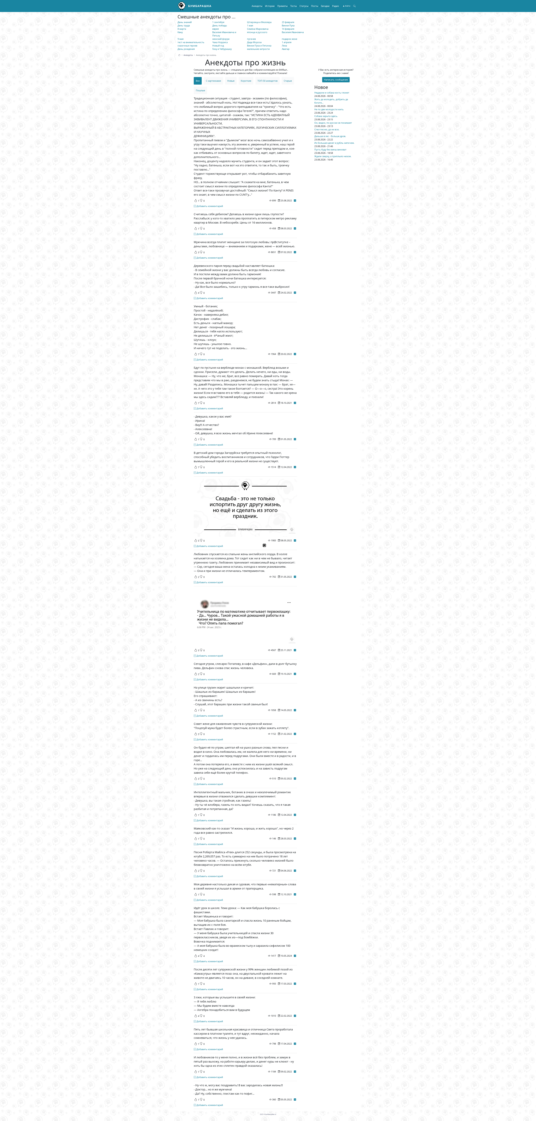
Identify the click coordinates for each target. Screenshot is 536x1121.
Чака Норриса (220, 42)
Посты (314, 6)
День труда (184, 25)
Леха (284, 45)
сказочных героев (187, 45)
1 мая (250, 25)
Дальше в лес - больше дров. (330, 136)
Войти (347, 6)
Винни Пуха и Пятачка (259, 45)
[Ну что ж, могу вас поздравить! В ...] (295, 1099)
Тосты (293, 6)
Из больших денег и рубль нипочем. (334, 142)
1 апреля (286, 42)
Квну (180, 32)
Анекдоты (257, 6)
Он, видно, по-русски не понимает (333, 122)
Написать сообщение (336, 79)
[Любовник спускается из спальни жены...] (295, 576)
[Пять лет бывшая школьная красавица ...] (295, 1043)
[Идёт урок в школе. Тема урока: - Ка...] (295, 955)
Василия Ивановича (293, 32)
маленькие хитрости (258, 49)
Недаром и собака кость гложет (331, 92)
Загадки (325, 6)
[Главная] (183, 6)
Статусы (304, 6)
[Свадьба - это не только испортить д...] (295, 540)
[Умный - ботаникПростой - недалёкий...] (295, 354)
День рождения (186, 49)
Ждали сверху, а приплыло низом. (332, 156)
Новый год (218, 45)
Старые (288, 80)
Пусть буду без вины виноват (330, 149)
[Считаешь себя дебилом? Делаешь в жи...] (295, 228)
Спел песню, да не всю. (326, 129)
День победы (219, 25)
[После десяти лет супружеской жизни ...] (295, 983)
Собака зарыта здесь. (326, 116)
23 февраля (288, 22)
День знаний (185, 22)
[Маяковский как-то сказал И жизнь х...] (295, 838)
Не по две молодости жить (329, 109)
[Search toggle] (354, 6)
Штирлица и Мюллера (259, 22)
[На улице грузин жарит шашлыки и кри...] (295, 710)
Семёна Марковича (257, 28)
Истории (270, 6)
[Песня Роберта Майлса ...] (295, 870)
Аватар (285, 49)
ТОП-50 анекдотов (267, 80)
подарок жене (289, 38)
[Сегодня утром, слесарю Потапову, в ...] (295, 673)
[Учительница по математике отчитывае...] (295, 650)
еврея (215, 28)
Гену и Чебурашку (222, 49)
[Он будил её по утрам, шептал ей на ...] (295, 778)
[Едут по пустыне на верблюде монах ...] (295, 402)
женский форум (220, 38)
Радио (335, 6)
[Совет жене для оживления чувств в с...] (295, 733)
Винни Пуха (288, 25)
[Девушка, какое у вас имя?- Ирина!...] (295, 439)
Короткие (246, 80)
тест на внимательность (191, 42)
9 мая (181, 38)
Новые (230, 80)
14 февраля (288, 28)
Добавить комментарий (209, 206)
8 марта (182, 28)
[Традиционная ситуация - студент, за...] (295, 200)
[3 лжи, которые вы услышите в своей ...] (295, 1015)
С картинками (213, 80)
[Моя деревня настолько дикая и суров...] (295, 894)
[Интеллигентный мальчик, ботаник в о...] (295, 814)
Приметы (282, 6)
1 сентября (218, 22)
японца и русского (257, 32)
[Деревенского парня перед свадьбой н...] (295, 292)
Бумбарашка (199, 6)
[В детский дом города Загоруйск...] (295, 467)
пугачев (251, 38)
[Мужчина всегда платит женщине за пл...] (295, 252)
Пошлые (200, 90)
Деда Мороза (254, 42)
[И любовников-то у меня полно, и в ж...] (295, 1071)
